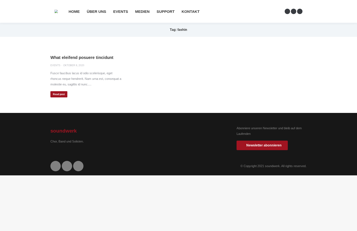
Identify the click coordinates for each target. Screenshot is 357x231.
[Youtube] (78, 166)
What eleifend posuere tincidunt (81, 57)
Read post (59, 94)
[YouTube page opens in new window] (299, 11)
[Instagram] (67, 166)
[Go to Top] (351, 225)
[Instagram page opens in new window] (293, 11)
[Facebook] (55, 166)
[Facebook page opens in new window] (287, 11)
